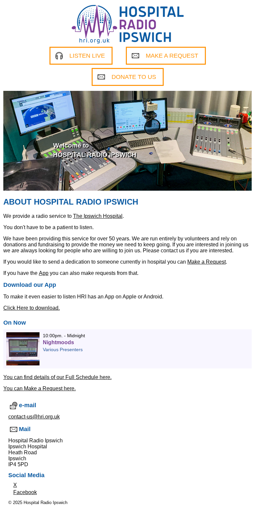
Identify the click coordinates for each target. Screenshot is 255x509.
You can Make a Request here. (39, 388)
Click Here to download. (31, 308)
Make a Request (206, 262)
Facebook (25, 492)
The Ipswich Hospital (98, 216)
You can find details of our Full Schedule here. (57, 377)
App (43, 273)
